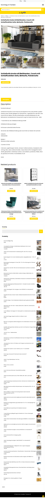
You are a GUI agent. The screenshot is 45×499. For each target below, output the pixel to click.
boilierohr (6, 87)
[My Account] (19, 12)
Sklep (25, 1)
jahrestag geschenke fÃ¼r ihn (15, 87)
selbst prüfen (5, 82)
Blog (21, 1)
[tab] (6, 99)
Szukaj (4, 227)
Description (6, 99)
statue (39, 87)
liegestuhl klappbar (27, 87)
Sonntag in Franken (8, 5)
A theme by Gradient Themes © (22, 494)
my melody (34, 87)
